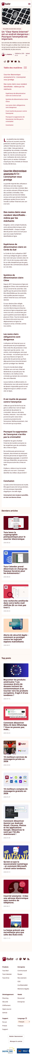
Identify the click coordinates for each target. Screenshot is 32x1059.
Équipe (20, 974)
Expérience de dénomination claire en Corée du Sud (15, 94)
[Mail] (15, 61)
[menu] (29, 4)
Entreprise (21, 1002)
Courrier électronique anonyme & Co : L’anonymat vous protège (15, 77)
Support (5, 1029)
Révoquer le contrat (16, 1041)
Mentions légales (23, 989)
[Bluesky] (12, 61)
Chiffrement (6, 1005)
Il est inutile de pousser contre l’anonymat (16, 112)
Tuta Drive (5, 978)
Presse (4, 1026)
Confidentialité (22, 985)
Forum (4, 1022)
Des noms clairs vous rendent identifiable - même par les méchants (15, 86)
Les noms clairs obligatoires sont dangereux (15, 106)
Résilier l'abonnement (16, 1036)
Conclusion (9, 125)
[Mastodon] (8, 61)
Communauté (22, 971)
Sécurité (5, 1002)
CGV (19, 981)
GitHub (4, 1013)
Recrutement (22, 978)
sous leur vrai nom (13, 458)
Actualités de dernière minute (12, 29)
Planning (5, 998)
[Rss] (19, 61)
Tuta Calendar (7, 974)
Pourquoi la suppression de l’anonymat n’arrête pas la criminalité (15, 119)
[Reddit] (5, 61)
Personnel (21, 998)
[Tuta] (6, 4)
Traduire (20, 1026)
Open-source (6, 1009)
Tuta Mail (5, 971)
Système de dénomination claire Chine (17, 100)
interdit (6, 286)
